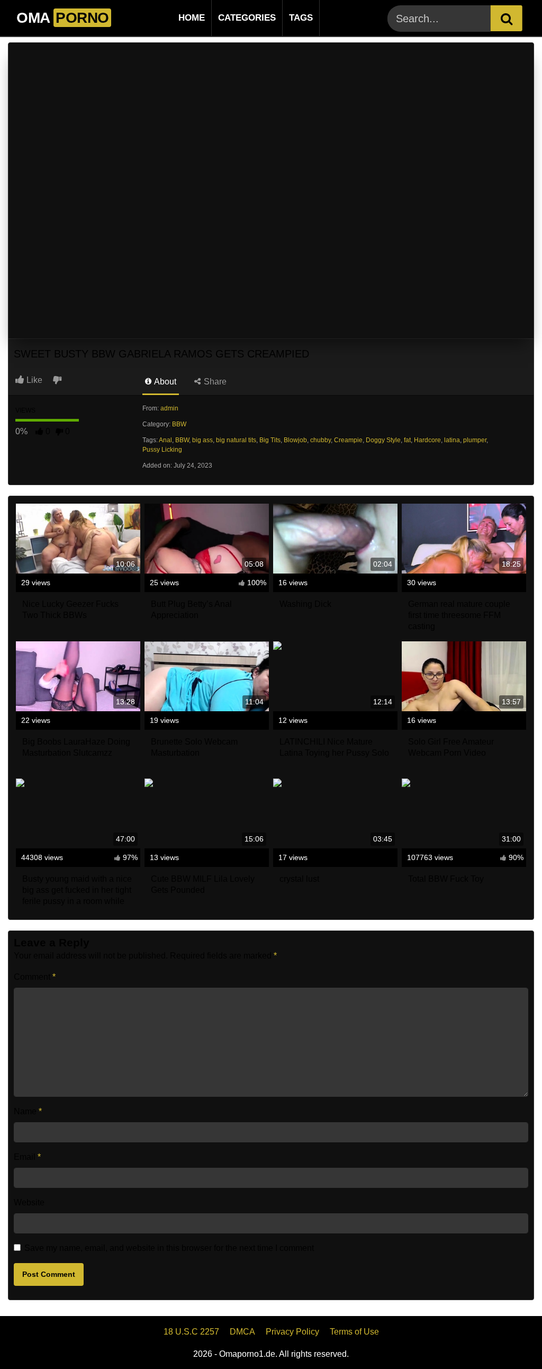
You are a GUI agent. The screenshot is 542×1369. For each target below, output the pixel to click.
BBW (179, 424)
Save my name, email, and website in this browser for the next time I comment (169, 1247)
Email (27, 1156)
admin (169, 408)
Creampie (348, 440)
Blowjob (295, 440)
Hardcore (427, 440)
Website (29, 1202)
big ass (202, 440)
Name (28, 1111)
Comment (35, 976)
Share (214, 381)
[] (506, 18)
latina (452, 440)
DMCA (242, 1331)
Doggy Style (383, 440)
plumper (474, 440)
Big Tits (270, 440)
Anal (165, 440)
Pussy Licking (162, 449)
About (164, 381)
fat (407, 440)
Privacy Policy (292, 1331)
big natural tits (236, 440)
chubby (320, 440)
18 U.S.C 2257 (191, 1331)
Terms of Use (354, 1331)
